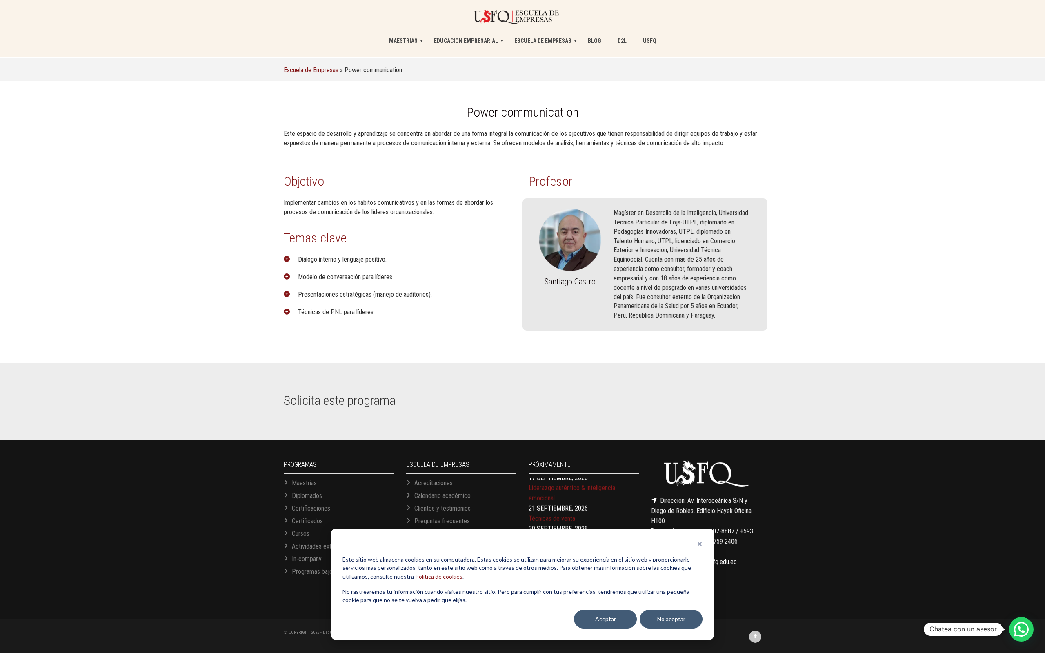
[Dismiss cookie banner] (700, 545)
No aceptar (671, 618)
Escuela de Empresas (311, 70)
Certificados (307, 521)
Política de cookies (438, 576)
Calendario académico (442, 496)
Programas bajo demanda (325, 571)
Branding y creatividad (557, 524)
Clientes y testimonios (442, 508)
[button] (1021, 629)
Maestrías (304, 483)
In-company (307, 559)
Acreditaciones (433, 483)
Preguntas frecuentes (442, 521)
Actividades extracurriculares (329, 546)
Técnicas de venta (552, 503)
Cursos (300, 534)
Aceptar (605, 618)
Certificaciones (311, 508)
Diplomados (307, 496)
